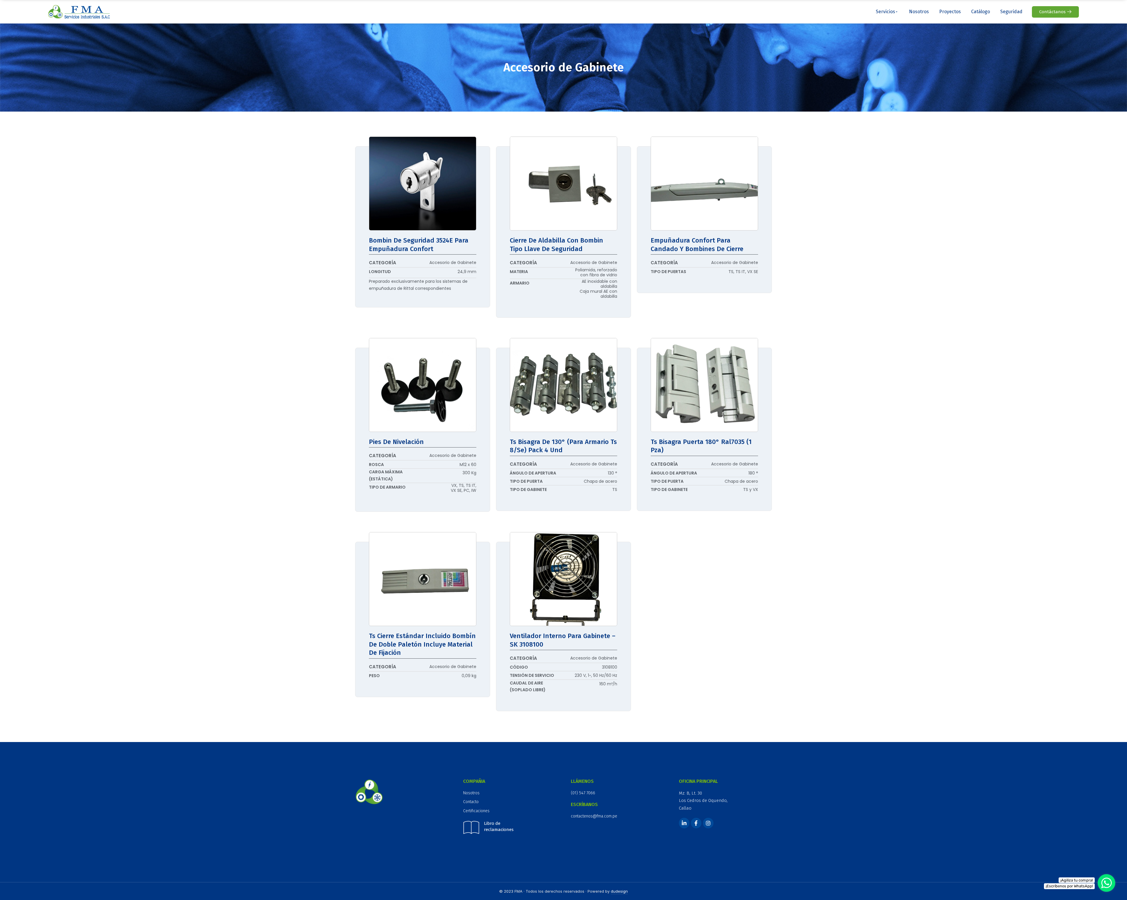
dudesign (619, 891)
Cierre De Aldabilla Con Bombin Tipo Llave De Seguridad (556, 244)
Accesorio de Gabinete (452, 262)
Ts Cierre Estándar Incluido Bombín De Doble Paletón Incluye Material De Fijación (422, 644)
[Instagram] (708, 823)
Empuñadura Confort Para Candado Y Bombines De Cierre (697, 244)
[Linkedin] (684, 823)
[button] (1055, 12)
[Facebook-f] (696, 823)
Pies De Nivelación (396, 442)
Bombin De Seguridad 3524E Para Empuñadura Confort (418, 244)
